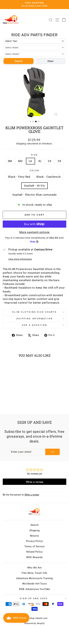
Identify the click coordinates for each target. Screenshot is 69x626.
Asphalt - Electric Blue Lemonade (34, 194)
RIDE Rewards (34, 557)
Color (34, 170)
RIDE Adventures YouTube (34, 589)
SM (10, 161)
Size (34, 155)
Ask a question (34, 325)
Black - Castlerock (48, 176)
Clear (50, 61)
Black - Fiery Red (19, 176)
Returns (34, 535)
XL (40, 161)
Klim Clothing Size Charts (34, 312)
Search (18, 61)
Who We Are (34, 567)
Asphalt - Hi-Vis (34, 185)
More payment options (34, 232)
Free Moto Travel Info (34, 573)
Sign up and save (34, 598)
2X (50, 161)
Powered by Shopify (34, 623)
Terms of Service (34, 546)
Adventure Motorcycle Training (34, 578)
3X (59, 161)
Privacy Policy (34, 541)
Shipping (21, 143)
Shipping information (34, 318)
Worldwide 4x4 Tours (34, 583)
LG (30, 161)
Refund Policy (34, 551)
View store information (20, 259)
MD (20, 161)
